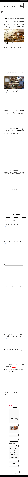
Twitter (9, 214)
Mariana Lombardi (15, 452)
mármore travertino (12, 454)
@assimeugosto (14, 463)
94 (3, 401)
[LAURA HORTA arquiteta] (16, 428)
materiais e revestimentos (13, 453)
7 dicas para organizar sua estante (13, 15)
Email (12, 214)
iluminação (11, 452)
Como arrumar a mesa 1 (10, 219)
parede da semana (14, 455)
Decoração (13, 450)
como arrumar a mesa (15, 369)
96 (6, 401)
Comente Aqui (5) (17, 214)
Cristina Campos (21, 369)
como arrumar (10, 369)
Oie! (5, 376)
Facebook (8, 214)
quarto (11, 456)
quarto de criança (15, 457)
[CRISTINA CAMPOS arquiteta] (12, 428)
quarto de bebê (14, 456)
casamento (6, 369)
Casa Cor (13, 448)
